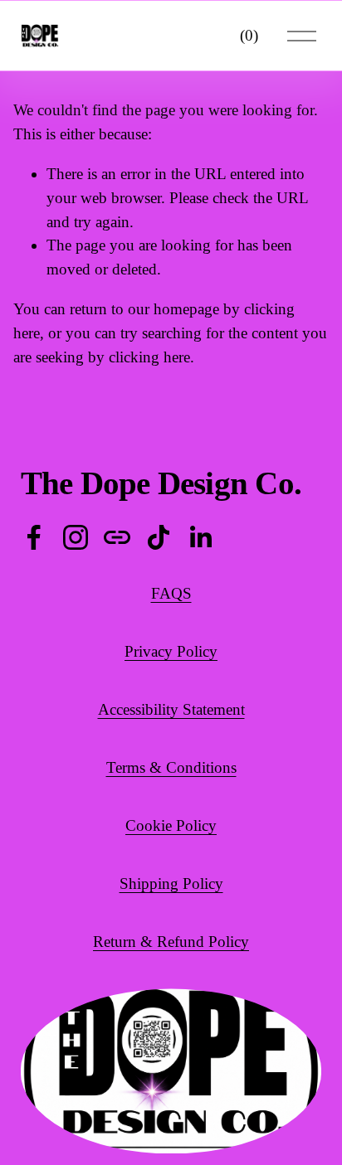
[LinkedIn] (200, 537)
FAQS (171, 593)
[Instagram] (75, 537)
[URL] (117, 537)
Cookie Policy (171, 825)
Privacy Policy (171, 651)
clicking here (149, 357)
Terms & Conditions (171, 767)
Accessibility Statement (171, 709)
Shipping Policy (171, 883)
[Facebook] (34, 537)
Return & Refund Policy (171, 941)
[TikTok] (158, 537)
